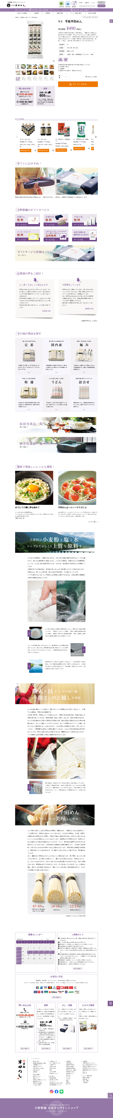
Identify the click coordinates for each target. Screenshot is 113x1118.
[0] (74, 6)
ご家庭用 (22, 17)
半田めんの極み (70, 1066)
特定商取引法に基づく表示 (56, 1083)
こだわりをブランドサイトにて (87, 6)
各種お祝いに (86, 1079)
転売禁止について (54, 1073)
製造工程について (37, 1081)
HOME (80, 2)
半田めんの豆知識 (37, 1083)
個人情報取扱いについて (55, 1084)
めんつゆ (68, 1076)
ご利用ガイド (53, 1064)
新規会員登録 (53, 1078)
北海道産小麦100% (70, 1068)
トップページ (36, 1058)
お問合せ (87, 2)
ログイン (101, 2)
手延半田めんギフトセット (89, 1063)
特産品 (67, 1082)
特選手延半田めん (70, 1064)
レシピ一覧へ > (93, 522)
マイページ (101, 5)
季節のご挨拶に (86, 1077)
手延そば (68, 1075)
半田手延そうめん (70, 1071)
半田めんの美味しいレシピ (39, 1079)
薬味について (36, 1078)
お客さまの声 (36, 1070)
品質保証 (35, 1071)
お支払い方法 (53, 1066)
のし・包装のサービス (55, 1063)
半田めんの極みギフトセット (90, 1066)
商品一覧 (68, 1083)
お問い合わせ (53, 1068)
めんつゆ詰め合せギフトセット (90, 1064)
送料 (51, 1070)
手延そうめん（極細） (71, 1070)
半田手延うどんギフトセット (90, 1068)
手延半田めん (69, 1063)
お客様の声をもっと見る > (89, 321)
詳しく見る (77, 968)
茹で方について (37, 1076)
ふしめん (68, 1078)
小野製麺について (37, 1064)
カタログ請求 (53, 1071)
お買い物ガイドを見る (38, 1068)
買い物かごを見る (54, 1079)
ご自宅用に (85, 1082)
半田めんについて (37, 1066)
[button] (17, 137)
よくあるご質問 (37, 1085)
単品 (26, 17)
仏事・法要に (86, 1080)
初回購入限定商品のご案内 (39, 1063)
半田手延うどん (70, 1073)
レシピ (93, 2)
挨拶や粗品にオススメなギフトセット (90, 1070)
